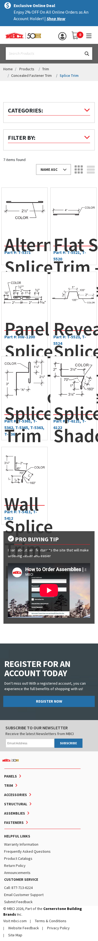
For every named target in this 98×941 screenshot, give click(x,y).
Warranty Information (21, 844)
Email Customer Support (24, 894)
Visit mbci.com (15, 920)
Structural (15, 804)
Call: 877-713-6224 (18, 887)
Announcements (17, 872)
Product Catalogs (18, 858)
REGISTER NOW (49, 701)
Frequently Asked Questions (27, 851)
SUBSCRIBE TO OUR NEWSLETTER (36, 727)
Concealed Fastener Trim (31, 75)
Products (26, 68)
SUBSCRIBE (68, 743)
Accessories (15, 794)
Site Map (15, 935)
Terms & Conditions (50, 920)
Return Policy (15, 865)
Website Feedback (23, 927)
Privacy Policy (58, 927)
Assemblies (14, 813)
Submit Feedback (18, 901)
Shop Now (56, 18)
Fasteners (14, 822)
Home (8, 68)
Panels (10, 776)
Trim (45, 68)
